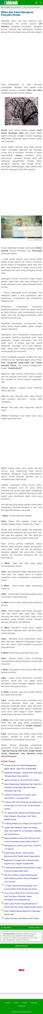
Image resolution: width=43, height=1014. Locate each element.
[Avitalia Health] (9, 2)
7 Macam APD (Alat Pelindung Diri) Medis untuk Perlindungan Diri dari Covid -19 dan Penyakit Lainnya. (23, 805)
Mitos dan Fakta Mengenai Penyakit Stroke (17, 13)
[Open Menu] (36, 2)
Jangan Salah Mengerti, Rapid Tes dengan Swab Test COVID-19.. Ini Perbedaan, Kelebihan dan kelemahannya (22, 830)
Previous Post (34, 927)
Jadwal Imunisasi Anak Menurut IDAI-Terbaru (21, 918)
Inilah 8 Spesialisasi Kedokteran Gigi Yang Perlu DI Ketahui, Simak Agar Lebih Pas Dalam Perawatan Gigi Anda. (23, 787)
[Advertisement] (21, 59)
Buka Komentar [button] (21, 946)
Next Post (7, 927)
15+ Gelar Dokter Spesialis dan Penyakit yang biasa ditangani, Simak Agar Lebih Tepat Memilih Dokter (22, 816)
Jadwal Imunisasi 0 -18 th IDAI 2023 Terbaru (21, 780)
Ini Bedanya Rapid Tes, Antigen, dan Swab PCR (22, 823)
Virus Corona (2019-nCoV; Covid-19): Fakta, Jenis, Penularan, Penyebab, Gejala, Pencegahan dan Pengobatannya (21, 896)
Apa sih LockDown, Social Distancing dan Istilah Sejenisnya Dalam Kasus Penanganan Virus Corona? (21, 878)
